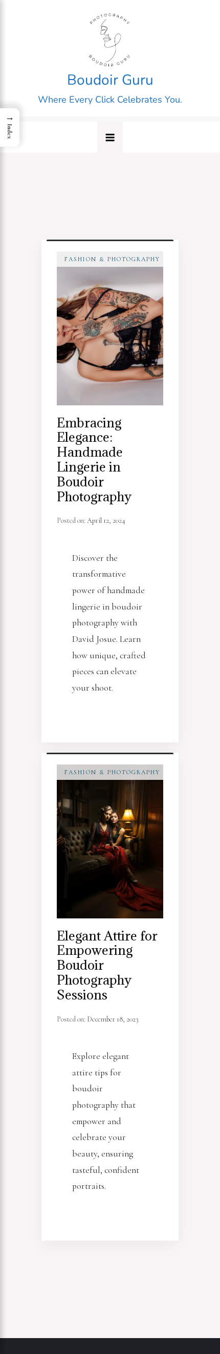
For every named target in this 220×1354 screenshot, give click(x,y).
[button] (110, 137)
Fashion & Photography (112, 259)
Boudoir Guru (110, 80)
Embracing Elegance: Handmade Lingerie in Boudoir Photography (94, 459)
